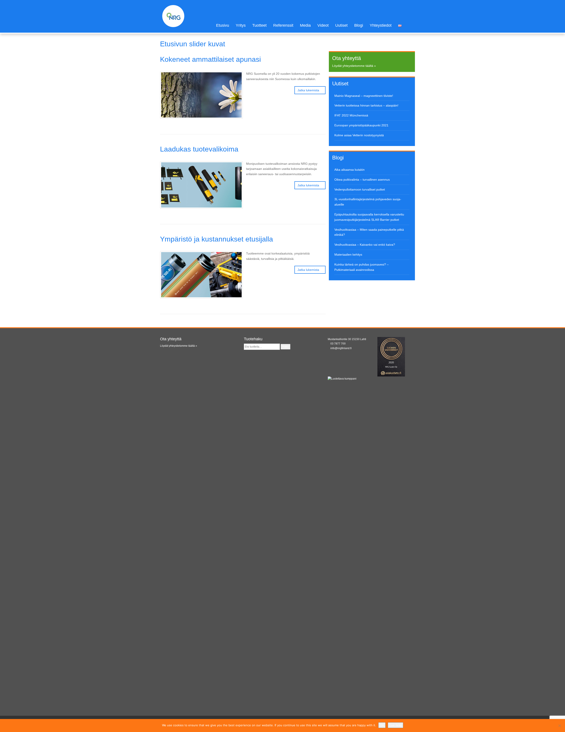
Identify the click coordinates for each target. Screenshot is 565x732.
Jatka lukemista (309, 90)
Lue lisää (395, 725)
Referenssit (283, 25)
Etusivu (222, 25)
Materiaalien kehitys (348, 254)
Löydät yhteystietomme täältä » (354, 65)
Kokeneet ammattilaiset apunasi (210, 59)
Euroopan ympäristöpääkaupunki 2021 (361, 125)
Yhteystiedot (381, 25)
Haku (285, 346)
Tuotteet (259, 25)
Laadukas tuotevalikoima (199, 149)
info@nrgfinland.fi (341, 348)
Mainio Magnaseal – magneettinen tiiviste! (363, 95)
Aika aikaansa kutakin (349, 169)
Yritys (241, 25)
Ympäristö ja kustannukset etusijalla (216, 239)
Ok (382, 725)
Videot (323, 25)
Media (305, 25)
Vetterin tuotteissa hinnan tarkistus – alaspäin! (366, 105)
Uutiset (341, 25)
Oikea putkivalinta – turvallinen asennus (362, 179)
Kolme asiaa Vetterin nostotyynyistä (359, 135)
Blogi (358, 25)
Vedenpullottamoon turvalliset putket (359, 189)
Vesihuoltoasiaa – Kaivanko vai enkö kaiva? (364, 244)
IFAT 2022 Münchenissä (351, 115)
